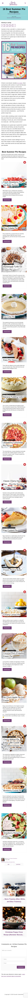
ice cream (19, 83)
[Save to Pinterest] (2, 25)
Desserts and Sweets (11, 17)
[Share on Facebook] (5, 25)
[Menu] (2, 3)
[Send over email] (11, 25)
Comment (21, 967)
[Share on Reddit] (14, 25)
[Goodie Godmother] (14, 3)
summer (18, 864)
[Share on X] (8, 25)
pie (8, 864)
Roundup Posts (18, 17)
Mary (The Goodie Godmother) (14, 13)
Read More (7, 199)
